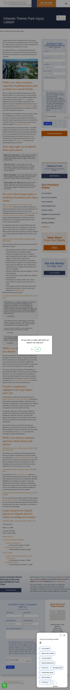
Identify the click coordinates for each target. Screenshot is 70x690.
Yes (37, 349)
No (32, 349)
